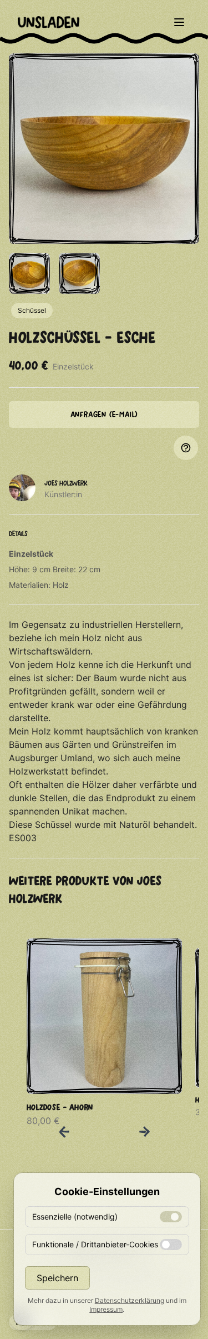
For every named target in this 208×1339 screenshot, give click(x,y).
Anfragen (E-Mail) (104, 414)
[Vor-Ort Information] (186, 447)
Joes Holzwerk (66, 483)
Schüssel (32, 310)
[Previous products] (64, 1131)
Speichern (57, 1277)
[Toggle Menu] (179, 22)
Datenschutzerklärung (129, 1300)
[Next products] (144, 1131)
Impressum (106, 1309)
